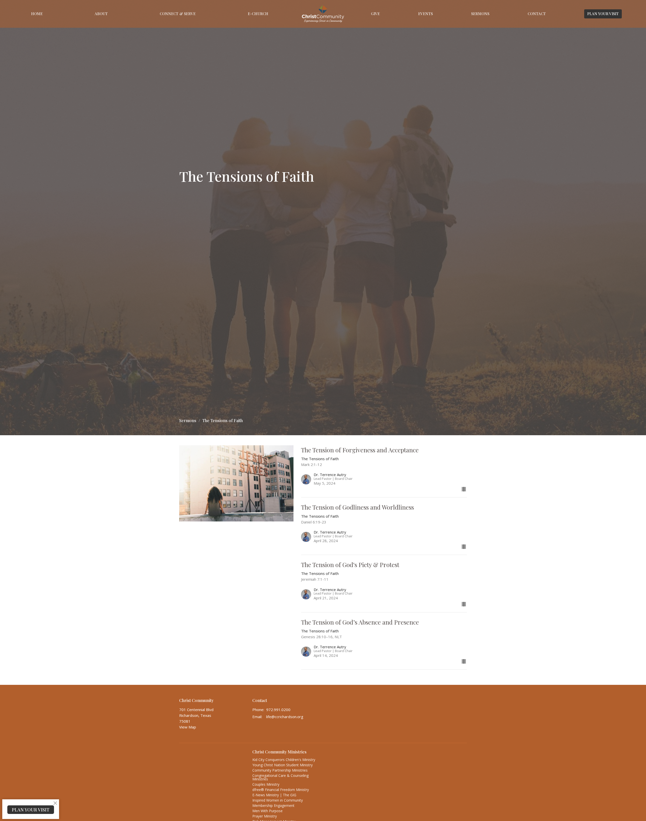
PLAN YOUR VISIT (603, 13)
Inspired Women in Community (277, 800)
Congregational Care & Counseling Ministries (280, 777)
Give (375, 13)
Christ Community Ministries (279, 751)
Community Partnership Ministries (280, 770)
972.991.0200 (278, 709)
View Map (187, 726)
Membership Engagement (273, 805)
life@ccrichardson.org (284, 716)
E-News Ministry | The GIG (274, 795)
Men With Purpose (267, 810)
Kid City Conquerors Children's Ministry (283, 759)
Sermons (480, 13)
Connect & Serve (178, 13)
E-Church (258, 13)
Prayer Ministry (264, 816)
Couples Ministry (265, 784)
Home (37, 13)
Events (425, 13)
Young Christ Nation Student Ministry (282, 765)
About (101, 13)
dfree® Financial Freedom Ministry (280, 789)
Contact (537, 13)
